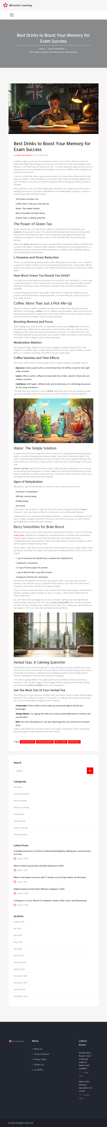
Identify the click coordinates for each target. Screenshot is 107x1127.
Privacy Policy (40, 1059)
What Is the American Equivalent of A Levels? (85, 1086)
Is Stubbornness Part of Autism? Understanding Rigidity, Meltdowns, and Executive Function (52, 853)
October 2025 (19, 989)
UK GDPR (38, 1069)
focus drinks (61, 741)
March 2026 (19, 955)
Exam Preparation (56, 48)
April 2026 (18, 949)
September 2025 (21, 996)
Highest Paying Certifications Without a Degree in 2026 (39, 889)
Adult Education (20, 800)
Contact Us (39, 1064)
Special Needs (20, 821)
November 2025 (20, 982)
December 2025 (20, 976)
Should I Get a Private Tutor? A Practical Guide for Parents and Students (85, 1060)
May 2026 (18, 942)
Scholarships (19, 814)
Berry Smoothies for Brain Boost (30, 213)
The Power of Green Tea (27, 199)
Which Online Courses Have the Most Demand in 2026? (39, 866)
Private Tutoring (20, 827)
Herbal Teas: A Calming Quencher (31, 217)
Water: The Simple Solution (28, 208)
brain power (19, 535)
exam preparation (44, 741)
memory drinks (27, 741)
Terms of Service (41, 1054)
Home (42, 48)
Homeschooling (20, 834)
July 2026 (17, 928)
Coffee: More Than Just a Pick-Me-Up (32, 203)
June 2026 (18, 935)
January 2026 (19, 969)
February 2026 (20, 962)
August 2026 (19, 921)
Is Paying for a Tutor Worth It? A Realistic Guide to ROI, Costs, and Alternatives (50, 900)
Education (18, 787)
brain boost (74, 741)
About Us (38, 1049)
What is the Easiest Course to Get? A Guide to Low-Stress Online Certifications (50, 877)
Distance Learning (21, 807)
